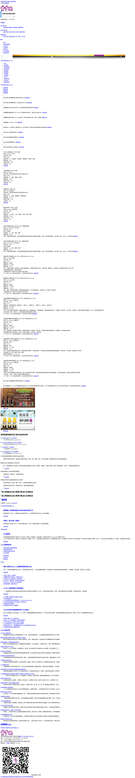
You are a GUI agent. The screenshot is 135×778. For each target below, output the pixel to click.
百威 (7, 36)
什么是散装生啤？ (5, 664)
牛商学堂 (3, 727)
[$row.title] (4, 529)
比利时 (13, 32)
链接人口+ (16, 727)
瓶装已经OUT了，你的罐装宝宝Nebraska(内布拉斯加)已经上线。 (20, 625)
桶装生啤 (10, 27)
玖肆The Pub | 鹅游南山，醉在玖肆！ (13, 578)
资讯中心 (5, 49)
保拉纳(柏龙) (12, 36)
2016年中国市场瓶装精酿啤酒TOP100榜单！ (16, 609)
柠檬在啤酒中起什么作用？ (7, 646)
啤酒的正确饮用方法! (6, 678)
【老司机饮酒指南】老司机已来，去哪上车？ (15, 602)
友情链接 (6, 724)
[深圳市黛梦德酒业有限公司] (7, 11)
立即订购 (14, 503)
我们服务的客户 (6, 60)
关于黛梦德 (6, 51)
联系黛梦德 (6, 52)
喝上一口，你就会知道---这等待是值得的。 (14, 620)
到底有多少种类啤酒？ (6, 651)
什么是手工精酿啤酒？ (6, 633)
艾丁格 (23, 36)
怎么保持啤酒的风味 (6, 701)
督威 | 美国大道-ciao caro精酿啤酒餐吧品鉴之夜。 (18, 566)
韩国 (21, 32)
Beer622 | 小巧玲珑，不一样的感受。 (13, 582)
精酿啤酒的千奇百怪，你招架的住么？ (13, 577)
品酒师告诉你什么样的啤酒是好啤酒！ (10, 682)
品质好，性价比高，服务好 (11, 520)
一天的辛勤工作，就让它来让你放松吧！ (14, 623)
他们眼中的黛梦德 (6, 506)
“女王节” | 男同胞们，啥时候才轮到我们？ (14, 580)
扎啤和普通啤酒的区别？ (7, 714)
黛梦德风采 (8, 544)
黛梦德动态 (6, 555)
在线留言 (8, 1)
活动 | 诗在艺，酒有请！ (10, 575)
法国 (10, 32)
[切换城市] (6, 3)
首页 (4, 42)
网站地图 (13, 1)
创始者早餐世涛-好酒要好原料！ (12, 627)
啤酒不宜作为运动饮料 (6, 692)
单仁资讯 (11, 727)
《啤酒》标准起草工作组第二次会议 (12, 596)
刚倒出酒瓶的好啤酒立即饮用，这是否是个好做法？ (13, 637)
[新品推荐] (18, 407)
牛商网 (7, 727)
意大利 (17, 32)
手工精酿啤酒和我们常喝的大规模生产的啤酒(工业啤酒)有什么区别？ (18, 673)
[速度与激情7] (18, 429)
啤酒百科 (5, 559)
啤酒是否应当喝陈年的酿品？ (8, 655)
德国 (7, 32)
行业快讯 (5, 557)
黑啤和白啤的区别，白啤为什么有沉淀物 (11, 710)
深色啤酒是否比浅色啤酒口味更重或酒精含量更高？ (13, 669)
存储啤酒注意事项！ (6, 696)
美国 (4, 32)
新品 (1, 39)
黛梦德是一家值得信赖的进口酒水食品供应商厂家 (18, 510)
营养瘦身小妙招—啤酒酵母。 (11, 605)
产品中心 (3, 22)
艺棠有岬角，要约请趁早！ (10, 583)
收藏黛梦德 (3, 1)
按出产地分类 (4, 30)
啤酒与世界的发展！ (9, 603)
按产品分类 (3, 25)
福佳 (4, 36)
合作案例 (5, 47)
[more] (3, 544)
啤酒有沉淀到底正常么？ (7, 719)
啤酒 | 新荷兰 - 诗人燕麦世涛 (11, 618)
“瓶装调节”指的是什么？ (7, 660)
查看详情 (27, 97)
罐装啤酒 (21, 27)
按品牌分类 (3, 34)
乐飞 (17, 36)
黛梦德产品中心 (6, 84)
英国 (23, 32)
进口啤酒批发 (6, 44)
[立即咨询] (6, 468)
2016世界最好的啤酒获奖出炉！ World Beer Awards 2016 (17, 600)
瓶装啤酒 (5, 27)
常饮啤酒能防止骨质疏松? (7, 687)
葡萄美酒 (16, 27)
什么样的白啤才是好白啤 (7, 705)
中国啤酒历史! (7, 598)
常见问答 (7, 630)
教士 (20, 36)
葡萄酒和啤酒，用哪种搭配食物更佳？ (10, 642)
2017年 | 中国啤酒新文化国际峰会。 (14, 588)
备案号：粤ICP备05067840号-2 (26, 736)
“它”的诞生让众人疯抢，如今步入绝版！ (14, 621)
